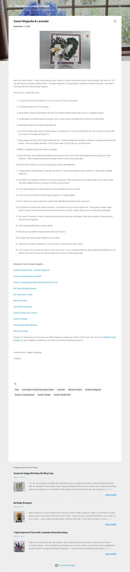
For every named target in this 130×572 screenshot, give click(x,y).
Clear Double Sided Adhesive (25, 325)
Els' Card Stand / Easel (23, 294)
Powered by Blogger (66, 565)
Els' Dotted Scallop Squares (25, 288)
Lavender (61, 390)
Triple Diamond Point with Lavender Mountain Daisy (41, 532)
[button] (114, 22)
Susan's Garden (44, 395)
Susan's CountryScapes (24, 395)
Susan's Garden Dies (62, 395)
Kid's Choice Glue (21, 331)
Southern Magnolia (93, 390)
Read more (110, 495)
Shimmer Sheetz (20, 301)
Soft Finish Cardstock (23, 307)
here (88, 143)
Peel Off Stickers (21, 319)
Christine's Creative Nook (32, 6)
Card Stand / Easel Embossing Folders (38, 390)
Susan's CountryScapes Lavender (27, 276)
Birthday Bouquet (23, 503)
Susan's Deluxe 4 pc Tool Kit (25, 313)
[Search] (119, 7)
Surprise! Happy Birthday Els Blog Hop (33, 473)
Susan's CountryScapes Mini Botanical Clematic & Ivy (36, 282)
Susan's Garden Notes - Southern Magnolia (31, 270)
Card (17, 390)
